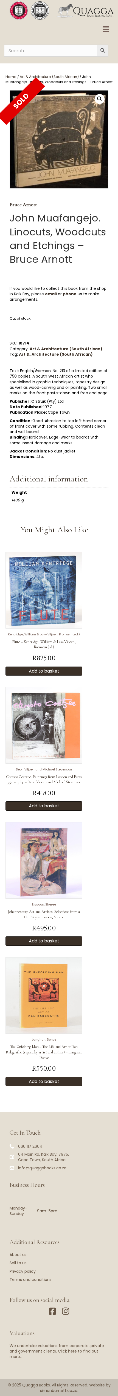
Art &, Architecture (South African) (56, 354)
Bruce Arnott (23, 204)
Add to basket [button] (44, 671)
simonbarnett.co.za (58, 1390)
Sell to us (18, 1263)
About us (18, 1254)
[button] (100, 99)
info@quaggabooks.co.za (42, 1168)
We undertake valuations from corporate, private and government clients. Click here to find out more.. (57, 1351)
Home (10, 76)
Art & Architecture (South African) (49, 76)
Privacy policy (23, 1271)
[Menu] (106, 29)
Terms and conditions (31, 1279)
